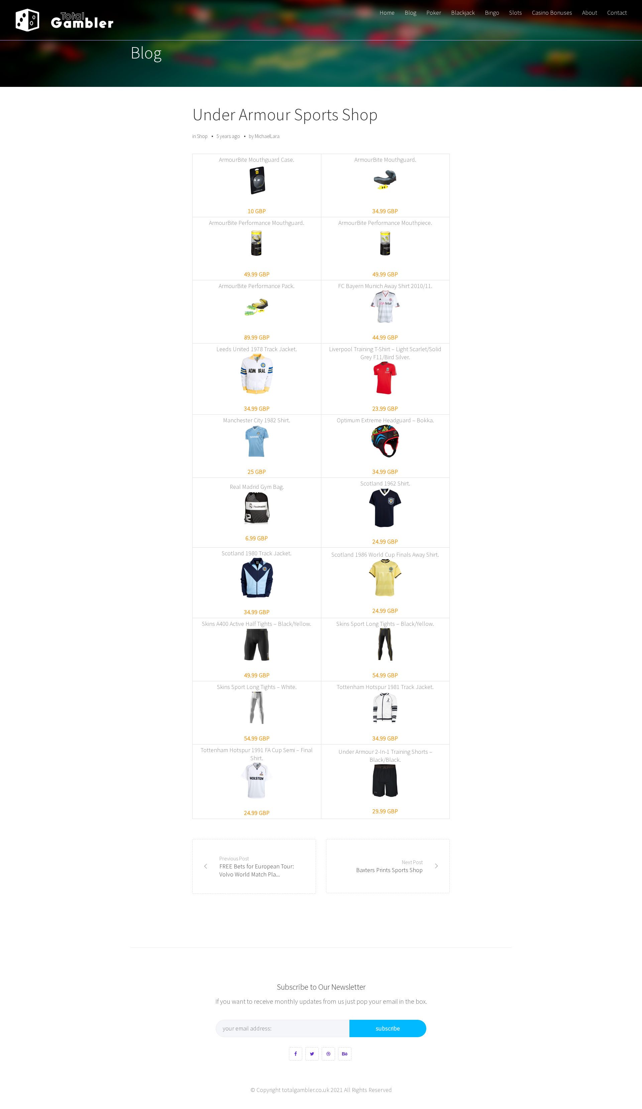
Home (387, 12)
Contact (617, 12)
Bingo (492, 12)
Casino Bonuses (552, 12)
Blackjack (463, 12)
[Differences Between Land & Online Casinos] (64, 20)
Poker (433, 12)
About (589, 12)
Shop (202, 136)
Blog (410, 12)
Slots (515, 12)
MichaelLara (267, 136)
